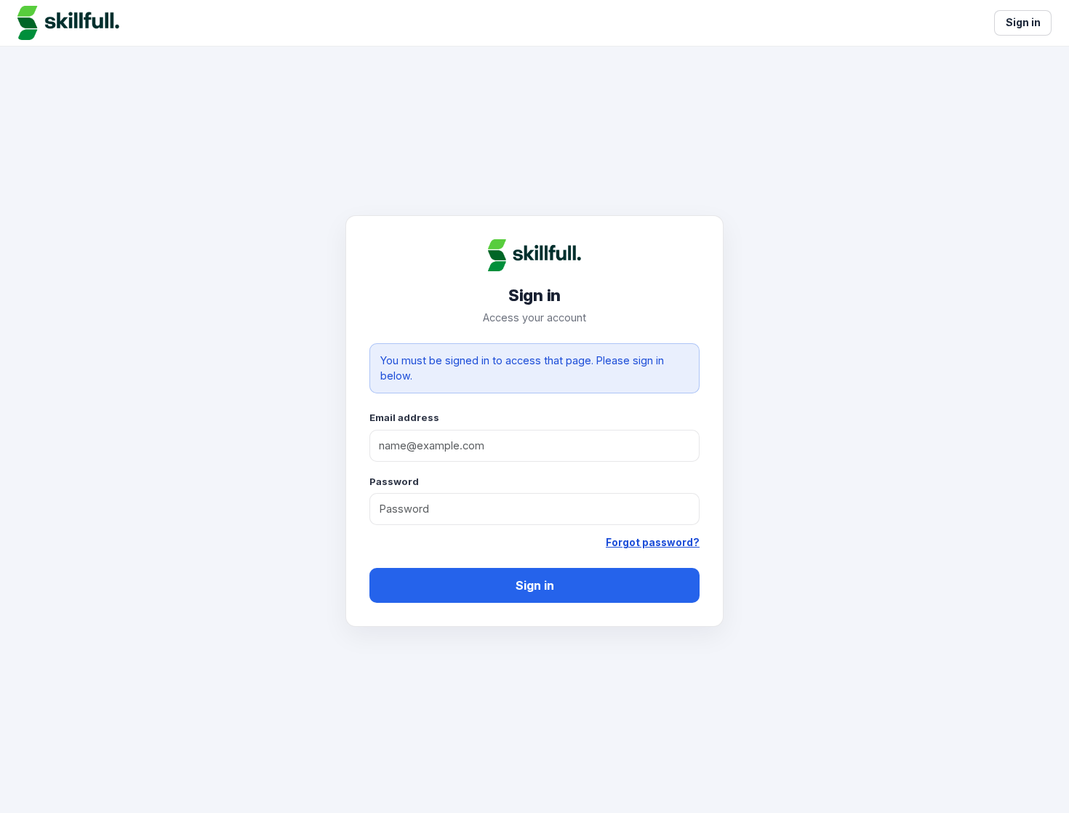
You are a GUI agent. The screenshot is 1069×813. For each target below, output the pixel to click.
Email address (404, 417)
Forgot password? (653, 542)
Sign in (535, 585)
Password (394, 481)
